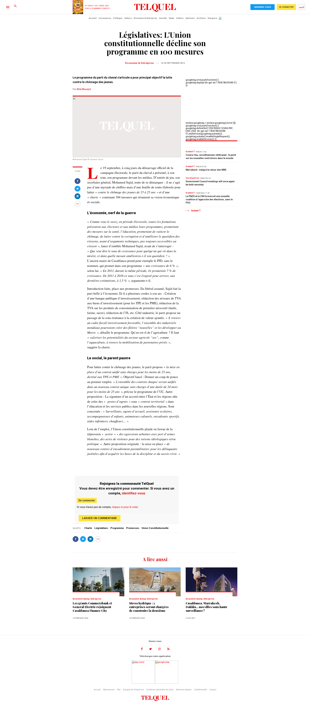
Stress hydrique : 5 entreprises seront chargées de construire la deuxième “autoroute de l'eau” (149, 607)
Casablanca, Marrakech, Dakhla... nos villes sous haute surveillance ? (206, 607)
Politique (117, 18)
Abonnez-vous (262, 7)
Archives (201, 18)
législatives (101, 528)
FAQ (118, 690)
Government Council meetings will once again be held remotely (210, 183)
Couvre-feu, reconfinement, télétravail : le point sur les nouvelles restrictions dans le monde (211, 156)
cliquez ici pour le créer (125, 507)
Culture (180, 18)
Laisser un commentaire (99, 518)
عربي (301, 6)
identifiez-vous (133, 493)
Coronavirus (104, 18)
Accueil (93, 18)
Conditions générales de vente (160, 690)
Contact (212, 690)
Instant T (190, 151)
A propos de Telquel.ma (133, 690)
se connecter (286, 7)
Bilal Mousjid (84, 89)
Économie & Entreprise (145, 18)
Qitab (171, 18)
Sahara (128, 18)
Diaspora (212, 18)
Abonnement (108, 690)
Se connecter (86, 500)
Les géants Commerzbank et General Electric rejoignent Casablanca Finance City (92, 607)
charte (88, 528)
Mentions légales (183, 690)
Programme (117, 528)
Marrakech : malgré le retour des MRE (206, 170)
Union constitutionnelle (155, 528)
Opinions (190, 18)
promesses (132, 528)
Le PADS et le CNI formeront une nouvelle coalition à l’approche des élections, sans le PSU (209, 199)
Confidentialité (200, 690)
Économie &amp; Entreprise (87, 599)
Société (163, 18)
